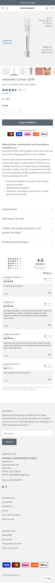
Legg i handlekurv (27, 122)
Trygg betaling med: (27, 130)
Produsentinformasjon (15, 241)
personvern (7, 539)
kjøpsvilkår (7, 535)
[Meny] (3, 8)
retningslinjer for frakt (11, 544)
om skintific (7, 502)
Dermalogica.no (13, 575)
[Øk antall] (20, 111)
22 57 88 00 (14, 471)
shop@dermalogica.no (19, 475)
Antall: (5, 105)
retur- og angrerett (10, 548)
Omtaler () (6, 93)
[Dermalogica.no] (27, 8)
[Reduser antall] (5, 111)
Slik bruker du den (13, 218)
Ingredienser (9, 209)
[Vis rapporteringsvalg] (49, 293)
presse (5, 511)
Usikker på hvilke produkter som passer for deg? (21, 230)
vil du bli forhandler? (11, 515)
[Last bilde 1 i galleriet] (27, 38)
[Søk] (8, 8)
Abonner (9, 442)
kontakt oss (7, 506)
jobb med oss (8, 519)
